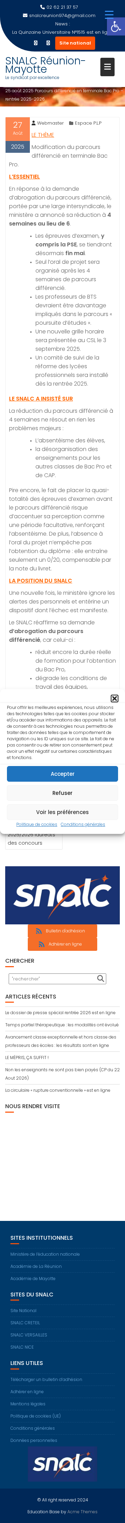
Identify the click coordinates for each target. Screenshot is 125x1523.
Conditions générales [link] (83, 824)
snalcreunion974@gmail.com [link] (62, 15)
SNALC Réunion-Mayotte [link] (45, 65)
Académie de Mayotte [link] (33, 1278)
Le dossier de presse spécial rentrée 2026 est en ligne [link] (60, 1013)
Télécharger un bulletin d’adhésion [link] (46, 1379)
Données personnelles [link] (33, 1440)
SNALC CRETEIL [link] (25, 1323)
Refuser (62, 793)
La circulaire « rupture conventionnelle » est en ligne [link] (57, 1090)
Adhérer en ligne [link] (27, 1392)
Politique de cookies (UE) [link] (35, 1416)
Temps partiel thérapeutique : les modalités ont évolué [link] (62, 1025)
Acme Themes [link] (82, 1512)
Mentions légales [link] (27, 1404)
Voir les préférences (62, 812)
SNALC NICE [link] (22, 1347)
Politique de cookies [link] (36, 824)
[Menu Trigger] (109, 14)
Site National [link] (23, 1310)
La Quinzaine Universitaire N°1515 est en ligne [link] (62, 32)
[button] (114, 698)
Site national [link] (75, 43)
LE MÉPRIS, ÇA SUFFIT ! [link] (27, 1057)
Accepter (63, 774)
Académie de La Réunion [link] (36, 1266)
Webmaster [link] (50, 123)
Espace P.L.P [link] (88, 123)
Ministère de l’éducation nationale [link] (45, 1254)
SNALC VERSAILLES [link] (28, 1335)
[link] (116, 26)
